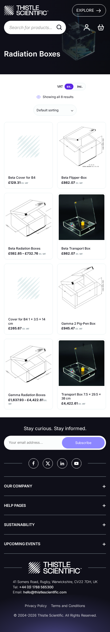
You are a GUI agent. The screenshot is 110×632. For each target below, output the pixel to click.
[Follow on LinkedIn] (62, 463)
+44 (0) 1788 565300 (36, 587)
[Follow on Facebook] (34, 463)
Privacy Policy (36, 606)
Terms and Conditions (68, 606)
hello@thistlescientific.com (44, 592)
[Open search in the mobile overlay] (35, 27)
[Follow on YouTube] (77, 463)
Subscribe (83, 443)
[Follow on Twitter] (48, 463)
